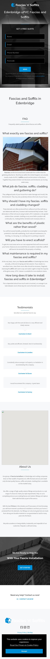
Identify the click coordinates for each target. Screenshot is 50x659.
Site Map (30, 632)
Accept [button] (24, 651)
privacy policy (40, 76)
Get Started (25, 568)
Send (25, 69)
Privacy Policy (21, 632)
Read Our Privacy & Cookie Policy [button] (24, 645)
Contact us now (26, 599)
